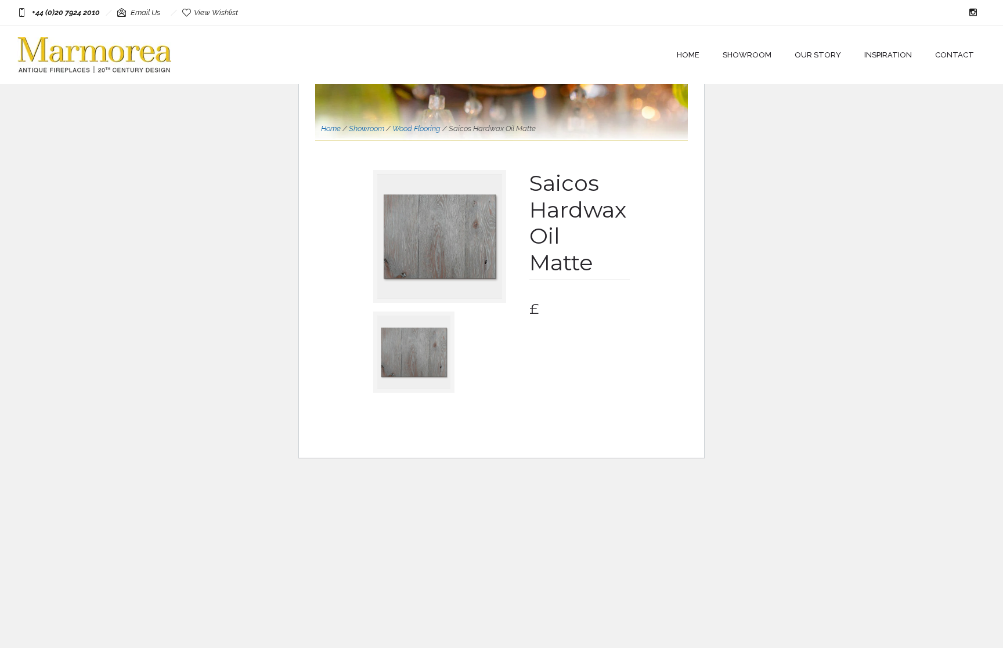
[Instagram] (973, 13)
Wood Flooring (416, 128)
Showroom (747, 54)
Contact (954, 54)
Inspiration (888, 54)
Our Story (818, 54)
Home (688, 54)
